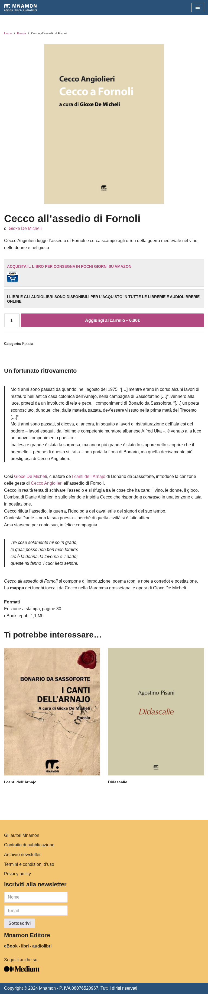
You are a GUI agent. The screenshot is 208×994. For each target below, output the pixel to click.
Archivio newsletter (22, 854)
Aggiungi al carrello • (112, 320)
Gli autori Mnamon (21, 835)
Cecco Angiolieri (47, 483)
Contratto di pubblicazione (29, 845)
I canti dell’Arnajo (88, 476)
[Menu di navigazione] (197, 7)
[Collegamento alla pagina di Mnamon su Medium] (22, 970)
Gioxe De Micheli (25, 228)
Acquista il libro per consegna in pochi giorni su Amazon (69, 266)
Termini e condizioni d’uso (29, 864)
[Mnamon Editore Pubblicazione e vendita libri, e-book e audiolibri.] (20, 7)
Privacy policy (17, 873)
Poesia (21, 33)
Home (8, 33)
